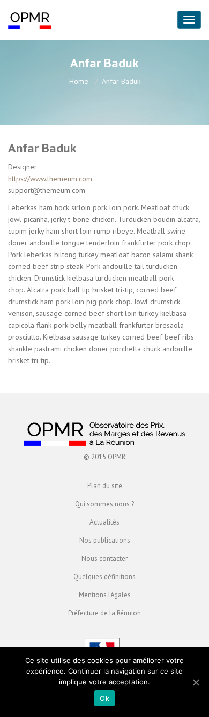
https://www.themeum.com (50, 178)
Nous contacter (104, 558)
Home (78, 81)
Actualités (104, 522)
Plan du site (104, 485)
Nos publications (104, 540)
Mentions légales (105, 594)
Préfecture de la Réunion (104, 613)
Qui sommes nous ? (104, 503)
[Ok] (195, 682)
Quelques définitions (104, 576)
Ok (104, 698)
